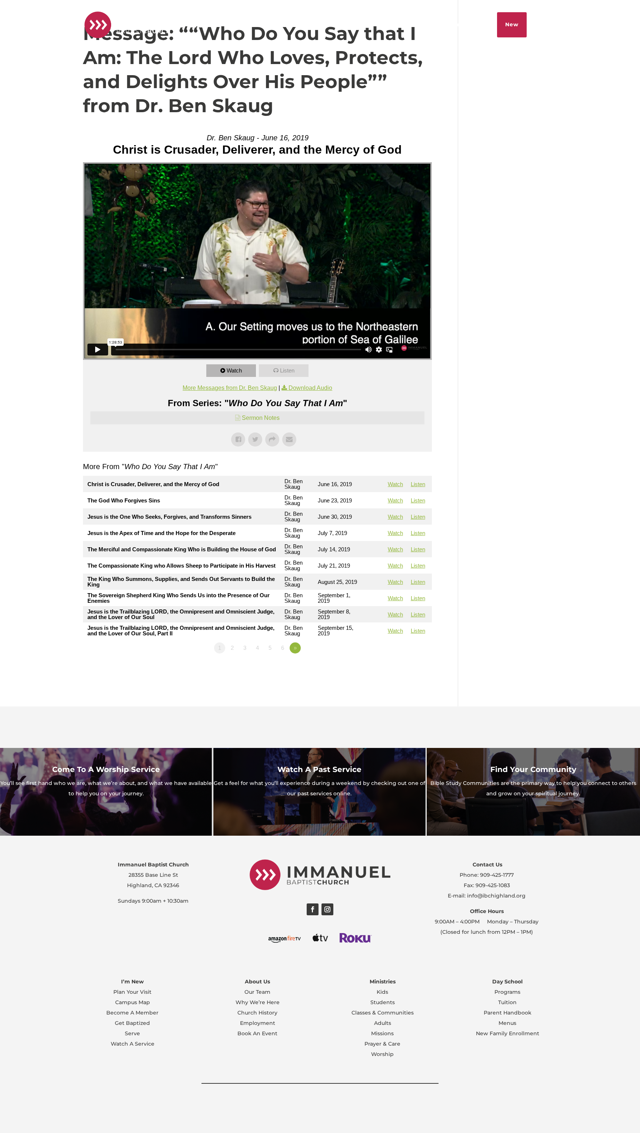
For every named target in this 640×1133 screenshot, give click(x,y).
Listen (287, 370)
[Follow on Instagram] (327, 909)
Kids (382, 992)
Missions (382, 1033)
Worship (382, 1054)
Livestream (411, 24)
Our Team (257, 992)
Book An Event (257, 1033)
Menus (507, 1023)
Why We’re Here (258, 1002)
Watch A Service (132, 1043)
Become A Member (132, 1012)
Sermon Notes (261, 418)
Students (382, 1002)
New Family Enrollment (507, 1033)
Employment (257, 1023)
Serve (132, 1033)
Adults (382, 1023)
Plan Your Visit (132, 992)
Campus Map (132, 1002)
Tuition (507, 1002)
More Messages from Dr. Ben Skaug (230, 388)
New (512, 24)
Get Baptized (132, 1023)
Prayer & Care (382, 1043)
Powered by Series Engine (404, 668)
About (375, 24)
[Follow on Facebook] (313, 909)
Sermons (451, 24)
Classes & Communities (382, 1012)
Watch (234, 370)
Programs (507, 992)
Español (345, 24)
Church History (257, 1012)
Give (480, 24)
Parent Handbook (507, 1012)
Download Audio (310, 388)
